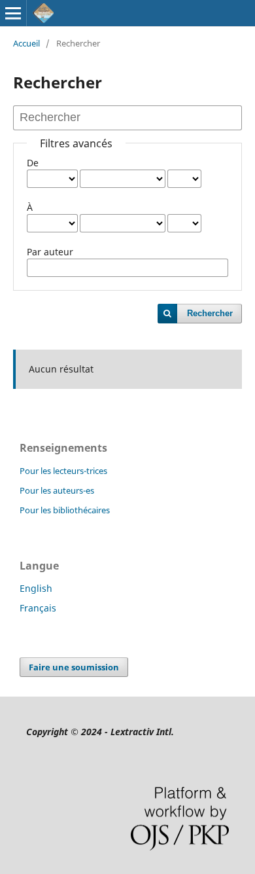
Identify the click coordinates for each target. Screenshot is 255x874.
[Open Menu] (13, 13)
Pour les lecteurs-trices (63, 471)
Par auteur (50, 252)
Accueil (26, 43)
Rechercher (210, 313)
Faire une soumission (74, 667)
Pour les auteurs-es (57, 490)
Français (38, 608)
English (36, 588)
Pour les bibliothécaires (65, 510)
